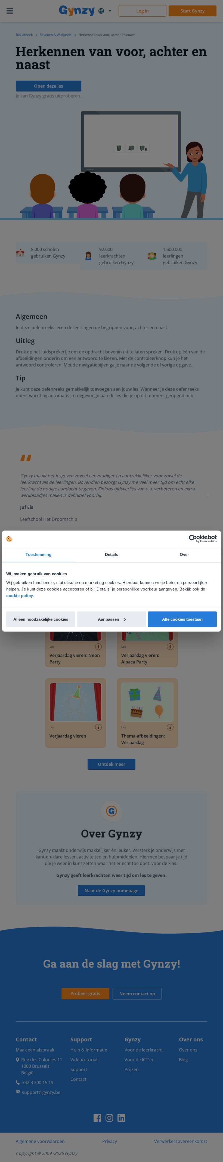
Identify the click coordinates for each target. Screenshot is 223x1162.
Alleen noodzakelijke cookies (40, 619)
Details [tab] (111, 554)
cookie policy (19, 595)
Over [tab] (184, 554)
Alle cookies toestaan (182, 619)
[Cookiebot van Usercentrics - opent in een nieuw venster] (193, 539)
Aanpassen (108, 619)
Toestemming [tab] (38, 554)
